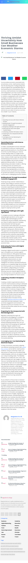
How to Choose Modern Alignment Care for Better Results (17, 472)
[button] (3, 78)
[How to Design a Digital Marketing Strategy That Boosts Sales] (4, 450)
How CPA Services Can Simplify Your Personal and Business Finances (16, 477)
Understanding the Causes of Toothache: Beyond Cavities (16, 444)
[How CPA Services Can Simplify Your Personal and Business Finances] (4, 478)
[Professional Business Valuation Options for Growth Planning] (4, 484)
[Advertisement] (14, 18)
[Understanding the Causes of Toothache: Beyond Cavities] (4, 444)
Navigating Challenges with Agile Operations (14, 126)
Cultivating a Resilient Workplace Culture (13, 132)
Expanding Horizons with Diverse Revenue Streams (13, 120)
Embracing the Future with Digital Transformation (11, 129)
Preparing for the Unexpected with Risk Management (13, 134)
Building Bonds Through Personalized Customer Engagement (12, 124)
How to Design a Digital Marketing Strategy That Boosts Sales (17, 450)
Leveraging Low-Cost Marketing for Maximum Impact (12, 137)
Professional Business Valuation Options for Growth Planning (16, 484)
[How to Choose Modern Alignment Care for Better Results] (4, 472)
